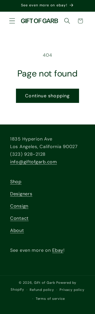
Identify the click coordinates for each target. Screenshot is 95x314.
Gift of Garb (44, 282)
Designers (21, 194)
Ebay (57, 250)
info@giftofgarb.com (33, 162)
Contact (19, 218)
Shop (16, 182)
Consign (19, 206)
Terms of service (50, 298)
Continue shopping (47, 96)
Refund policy (42, 290)
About (17, 230)
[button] (12, 21)
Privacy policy (72, 290)
